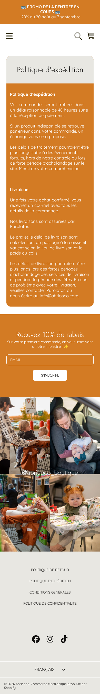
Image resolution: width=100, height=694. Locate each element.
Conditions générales (50, 592)
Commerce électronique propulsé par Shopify (45, 686)
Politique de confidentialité (50, 603)
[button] (9, 36)
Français (44, 669)
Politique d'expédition (50, 581)
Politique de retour (50, 570)
